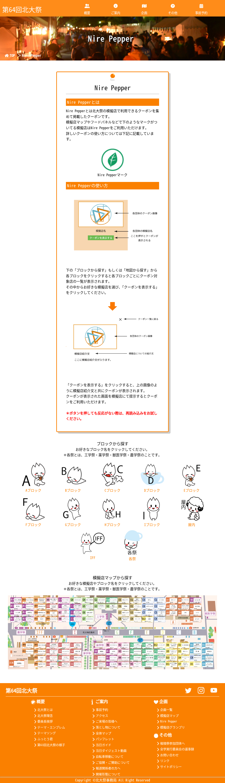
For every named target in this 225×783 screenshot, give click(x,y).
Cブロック (112, 490)
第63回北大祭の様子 (51, 745)
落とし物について (108, 727)
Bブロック (73, 490)
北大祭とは (45, 709)
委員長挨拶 (45, 721)
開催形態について (108, 774)
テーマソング (46, 733)
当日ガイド (103, 745)
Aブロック (33, 490)
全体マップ (103, 733)
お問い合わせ (169, 755)
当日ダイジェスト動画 (111, 750)
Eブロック (192, 490)
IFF (92, 557)
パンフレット (105, 739)
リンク (164, 760)
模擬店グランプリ (172, 727)
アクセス (102, 715)
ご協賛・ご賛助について (112, 762)
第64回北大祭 (21, 690)
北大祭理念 (45, 715)
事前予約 (201, 12)
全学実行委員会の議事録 (177, 749)
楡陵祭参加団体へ (172, 743)
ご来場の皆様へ (106, 721)
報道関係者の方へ (108, 768)
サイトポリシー (171, 766)
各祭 (132, 558)
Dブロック (152, 490)
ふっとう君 (45, 739)
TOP (12, 55)
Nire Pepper (168, 721)
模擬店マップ (169, 715)
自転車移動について (109, 756)
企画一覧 (166, 709)
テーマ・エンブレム (51, 727)
